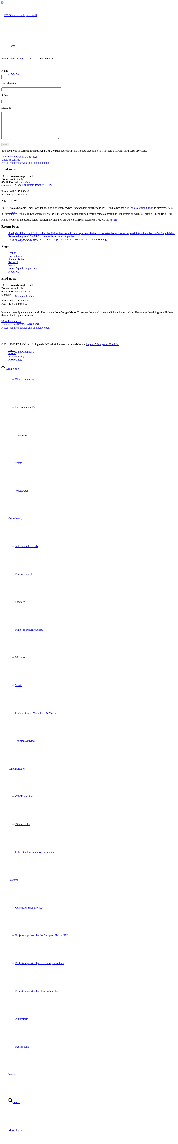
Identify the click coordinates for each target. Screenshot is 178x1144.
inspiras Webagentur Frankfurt (102, 344)
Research (13, 262)
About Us (13, 271)
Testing (12, 252)
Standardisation (16, 259)
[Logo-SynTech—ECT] (19, 15)
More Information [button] (11, 156)
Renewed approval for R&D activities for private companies (41, 236)
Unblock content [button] (10, 159)
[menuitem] (96, 379)
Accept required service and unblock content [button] (25, 162)
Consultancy (15, 256)
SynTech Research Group (139, 207)
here (115, 219)
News (11, 265)
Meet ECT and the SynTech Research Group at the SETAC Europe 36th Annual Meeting (57, 239)
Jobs (10, 268)
